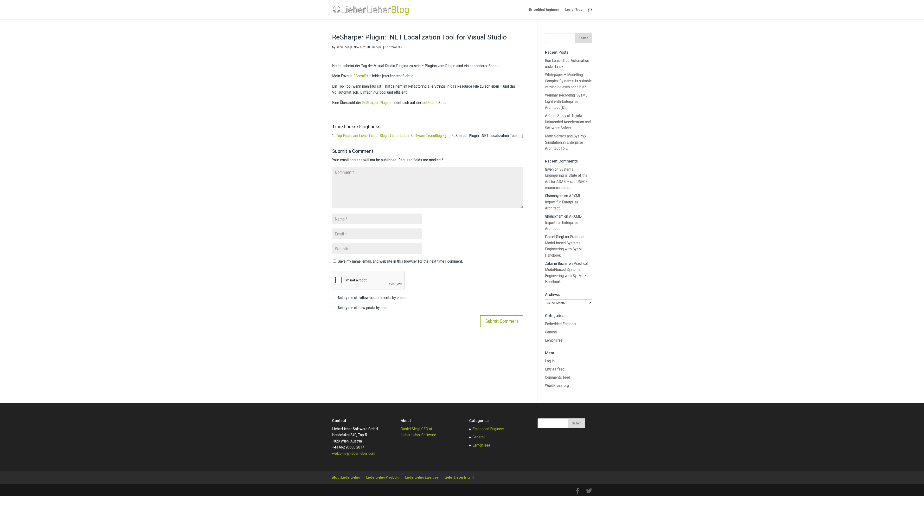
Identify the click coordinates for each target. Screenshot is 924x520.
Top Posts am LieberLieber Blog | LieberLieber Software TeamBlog (389, 135)
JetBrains (429, 102)
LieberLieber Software (418, 434)
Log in (550, 360)
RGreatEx (360, 75)
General (377, 47)
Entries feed (555, 369)
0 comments (393, 47)
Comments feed (557, 377)
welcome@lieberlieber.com (353, 453)
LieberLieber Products (382, 477)
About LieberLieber (346, 477)
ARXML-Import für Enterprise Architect (563, 201)
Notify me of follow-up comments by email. (372, 297)
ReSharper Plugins (376, 102)
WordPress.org (557, 385)
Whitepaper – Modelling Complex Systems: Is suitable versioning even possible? (568, 80)
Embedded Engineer (544, 10)
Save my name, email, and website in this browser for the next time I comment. (400, 261)
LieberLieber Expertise (421, 477)
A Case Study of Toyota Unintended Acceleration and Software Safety (568, 121)
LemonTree (573, 10)
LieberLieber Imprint (459, 477)
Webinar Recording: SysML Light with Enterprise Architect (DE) (566, 101)
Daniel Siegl (344, 47)
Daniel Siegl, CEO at (416, 428)
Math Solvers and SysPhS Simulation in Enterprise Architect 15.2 (565, 142)
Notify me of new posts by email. (364, 307)
